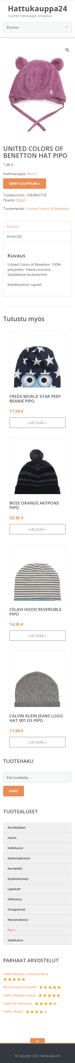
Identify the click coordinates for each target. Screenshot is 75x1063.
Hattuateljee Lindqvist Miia (25, 973)
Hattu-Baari (13, 1011)
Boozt (32, 173)
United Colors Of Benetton (47, 208)
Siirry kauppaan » (24, 183)
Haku (13, 791)
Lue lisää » (38, 422)
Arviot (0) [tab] (14, 236)
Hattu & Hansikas (17, 1003)
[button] (67, 49)
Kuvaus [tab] (13, 226)
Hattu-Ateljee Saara (19, 995)
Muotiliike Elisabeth (19, 987)
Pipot (20, 200)
